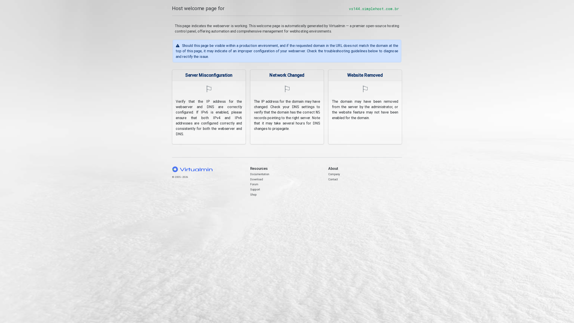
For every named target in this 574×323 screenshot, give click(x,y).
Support (255, 189)
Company (334, 174)
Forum (254, 184)
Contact (345, 190)
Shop (253, 194)
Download (256, 179)
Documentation (259, 174)
